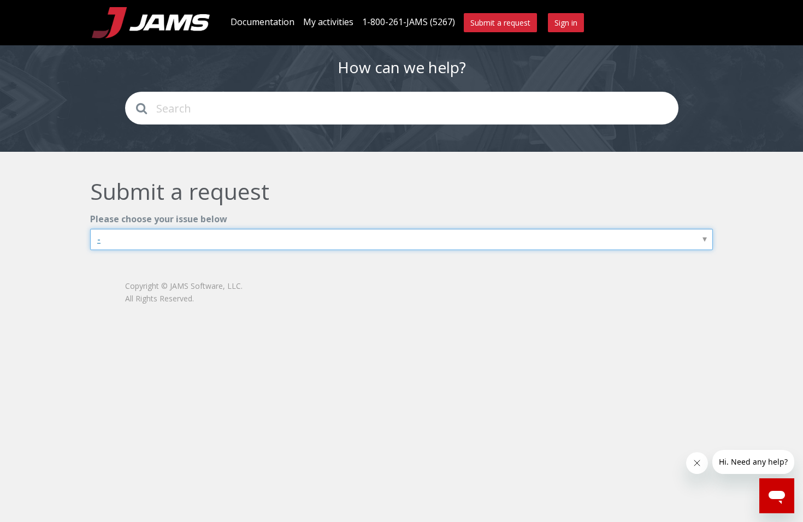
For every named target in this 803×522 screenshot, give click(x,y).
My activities (328, 22)
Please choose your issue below (158, 219)
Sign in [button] (565, 22)
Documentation (262, 22)
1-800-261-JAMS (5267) (408, 22)
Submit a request (500, 22)
